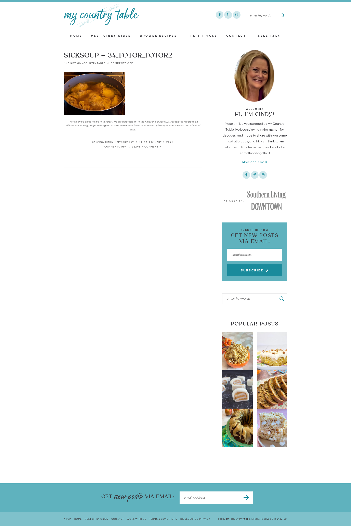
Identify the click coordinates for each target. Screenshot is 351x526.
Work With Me (136, 519)
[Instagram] (236, 15)
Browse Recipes (158, 35)
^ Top (67, 519)
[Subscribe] (246, 497)
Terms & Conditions (163, 519)
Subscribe (253, 270)
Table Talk (268, 35)
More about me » (254, 162)
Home (76, 35)
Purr (285, 519)
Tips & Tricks (202, 35)
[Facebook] (219, 15)
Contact (236, 35)
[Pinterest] (228, 15)
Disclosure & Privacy (195, 519)
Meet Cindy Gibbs (111, 35)
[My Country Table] (101, 16)
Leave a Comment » (146, 146)
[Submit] (282, 15)
